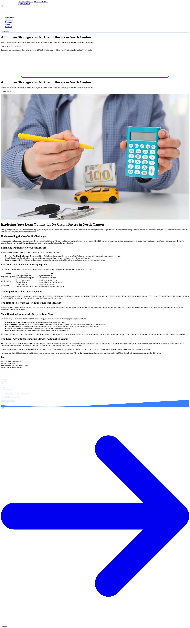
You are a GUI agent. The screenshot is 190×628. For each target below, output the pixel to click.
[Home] (8, 13)
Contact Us (5, 31)
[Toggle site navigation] (2, 6)
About (8, 24)
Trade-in (9, 20)
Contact (8, 27)
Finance (8, 22)
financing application (66, 349)
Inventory (9, 17)
